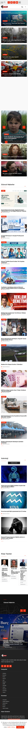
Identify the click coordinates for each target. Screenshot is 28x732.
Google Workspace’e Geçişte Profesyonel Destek (12, 236)
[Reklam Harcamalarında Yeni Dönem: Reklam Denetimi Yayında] (14, 301)
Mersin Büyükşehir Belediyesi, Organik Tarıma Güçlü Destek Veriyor (13, 339)
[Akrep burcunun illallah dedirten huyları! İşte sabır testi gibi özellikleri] (14, 474)
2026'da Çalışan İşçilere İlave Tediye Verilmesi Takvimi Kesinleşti (13, 391)
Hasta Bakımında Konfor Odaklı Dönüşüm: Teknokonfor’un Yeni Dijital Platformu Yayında (13, 210)
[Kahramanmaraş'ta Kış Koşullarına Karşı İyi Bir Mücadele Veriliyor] (14, 404)
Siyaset (4, 678)
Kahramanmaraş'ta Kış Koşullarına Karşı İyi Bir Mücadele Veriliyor (14, 416)
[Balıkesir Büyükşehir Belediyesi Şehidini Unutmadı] (14, 430)
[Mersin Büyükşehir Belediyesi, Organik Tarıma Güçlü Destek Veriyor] (14, 327)
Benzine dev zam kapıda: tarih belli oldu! (12, 73)
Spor (4, 680)
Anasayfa (5, 699)
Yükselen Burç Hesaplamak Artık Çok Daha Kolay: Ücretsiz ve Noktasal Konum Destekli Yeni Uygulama (13, 643)
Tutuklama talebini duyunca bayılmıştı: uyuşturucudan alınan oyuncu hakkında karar (14, 156)
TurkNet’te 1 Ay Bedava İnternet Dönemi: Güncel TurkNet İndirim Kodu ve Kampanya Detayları (13, 288)
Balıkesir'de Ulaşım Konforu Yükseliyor (11, 364)
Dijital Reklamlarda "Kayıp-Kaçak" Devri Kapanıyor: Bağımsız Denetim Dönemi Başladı (14, 23)
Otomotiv (4, 688)
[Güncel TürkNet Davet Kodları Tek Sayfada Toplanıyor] (14, 250)
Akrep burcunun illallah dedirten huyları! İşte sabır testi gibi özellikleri (13, 486)
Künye (4, 706)
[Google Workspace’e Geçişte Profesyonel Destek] (14, 224)
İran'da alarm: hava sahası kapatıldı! (11, 57)
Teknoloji (4, 216)
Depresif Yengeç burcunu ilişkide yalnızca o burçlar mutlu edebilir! (13, 537)
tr (19, 2)
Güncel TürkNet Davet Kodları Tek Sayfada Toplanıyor (12, 262)
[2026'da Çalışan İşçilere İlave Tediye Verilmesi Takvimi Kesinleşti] (14, 378)
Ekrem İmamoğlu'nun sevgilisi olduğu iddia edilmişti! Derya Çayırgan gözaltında (14, 137)
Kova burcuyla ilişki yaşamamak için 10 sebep (13, 511)
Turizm (4, 687)
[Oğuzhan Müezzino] (4, 563)
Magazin (5, 154)
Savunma (4, 690)
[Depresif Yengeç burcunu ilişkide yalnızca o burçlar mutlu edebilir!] (14, 525)
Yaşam (4, 692)
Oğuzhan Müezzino (5, 569)
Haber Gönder (5, 708)
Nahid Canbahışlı (23, 567)
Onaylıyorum (20, 727)
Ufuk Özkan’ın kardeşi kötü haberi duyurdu (12, 173)
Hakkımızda (5, 703)
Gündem (5, 37)
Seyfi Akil (14, 568)
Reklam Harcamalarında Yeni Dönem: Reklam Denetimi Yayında (13, 313)
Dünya (4, 676)
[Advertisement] (14, 93)
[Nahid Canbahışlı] (23, 562)
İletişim (4, 704)
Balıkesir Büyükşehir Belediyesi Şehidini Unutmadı (12, 442)
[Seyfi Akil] (14, 563)
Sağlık (3, 190)
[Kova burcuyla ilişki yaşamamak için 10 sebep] (14, 500)
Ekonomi (4, 675)
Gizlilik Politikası (6, 701)
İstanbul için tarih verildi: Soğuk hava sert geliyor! (14, 40)
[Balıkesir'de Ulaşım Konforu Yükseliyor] (14, 353)
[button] (24, 610)
